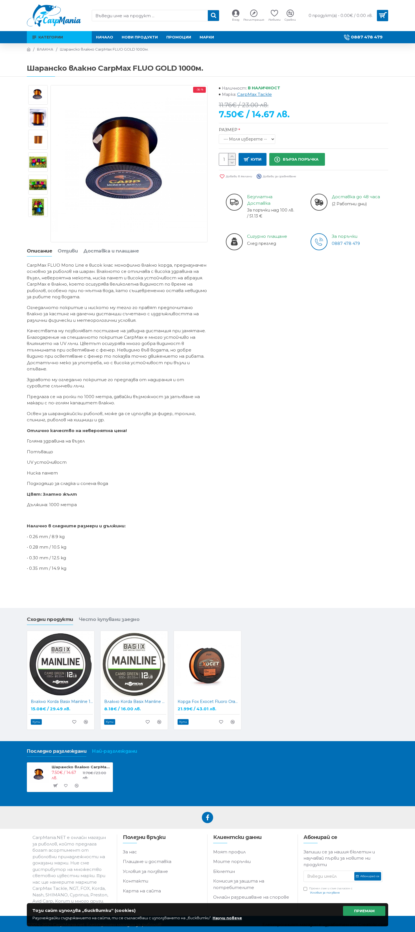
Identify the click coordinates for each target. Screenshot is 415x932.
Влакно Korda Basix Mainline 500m (135, 701)
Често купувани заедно (109, 619)
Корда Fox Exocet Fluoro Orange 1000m (209, 701)
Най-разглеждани (114, 751)
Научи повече (227, 918)
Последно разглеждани (56, 751)
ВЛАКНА (45, 49)
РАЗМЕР (228, 129)
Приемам (364, 911)
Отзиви (68, 251)
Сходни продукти (50, 619)
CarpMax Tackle (254, 94)
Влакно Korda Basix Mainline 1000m (62, 701)
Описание (39, 251)
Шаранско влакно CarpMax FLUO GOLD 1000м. (81, 767)
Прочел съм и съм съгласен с (330, 890)
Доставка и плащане (111, 251)
